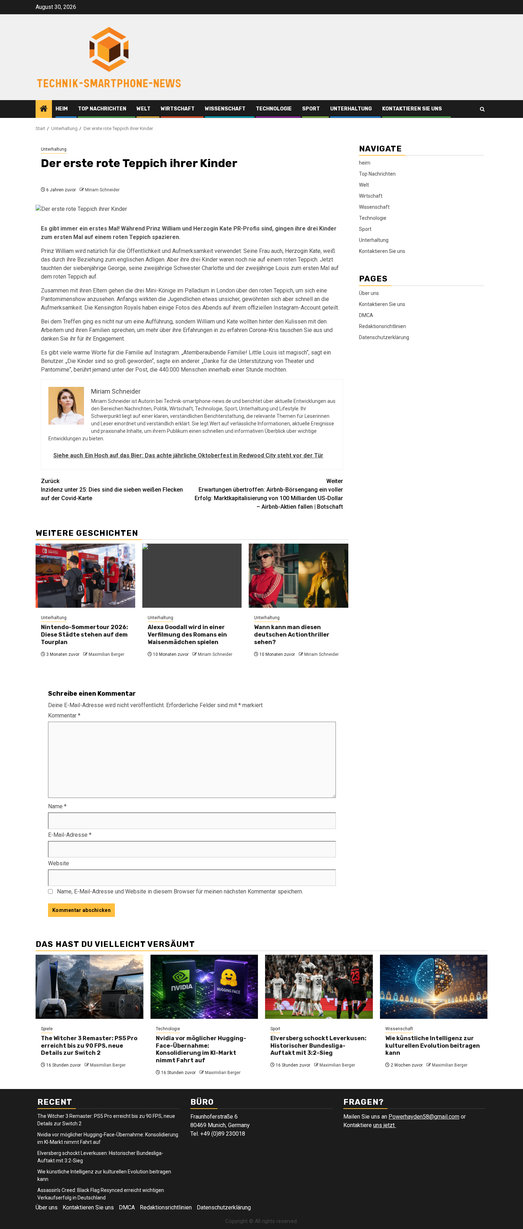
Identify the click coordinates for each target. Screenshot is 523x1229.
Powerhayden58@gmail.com (424, 1116)
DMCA (366, 315)
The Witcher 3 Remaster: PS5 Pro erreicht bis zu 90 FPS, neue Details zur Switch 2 (89, 1046)
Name (57, 806)
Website (58, 863)
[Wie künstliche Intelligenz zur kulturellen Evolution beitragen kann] (434, 987)
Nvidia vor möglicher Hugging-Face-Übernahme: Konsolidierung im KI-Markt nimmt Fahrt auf (201, 1049)
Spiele (47, 1028)
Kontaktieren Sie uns (412, 109)
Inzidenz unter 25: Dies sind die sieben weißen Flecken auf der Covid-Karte (112, 490)
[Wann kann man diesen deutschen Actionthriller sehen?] (298, 576)
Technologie (274, 109)
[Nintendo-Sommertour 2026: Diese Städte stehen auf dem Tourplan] (85, 576)
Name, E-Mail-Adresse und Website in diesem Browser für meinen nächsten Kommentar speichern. (180, 891)
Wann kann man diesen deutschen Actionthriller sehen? (291, 634)
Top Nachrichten (102, 109)
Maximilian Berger (106, 654)
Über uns (369, 293)
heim (62, 109)
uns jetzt (384, 1125)
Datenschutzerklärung (384, 337)
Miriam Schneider (102, 189)
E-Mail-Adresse (69, 834)
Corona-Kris (264, 330)
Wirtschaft (178, 109)
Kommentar (64, 715)
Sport (311, 109)
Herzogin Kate (303, 251)
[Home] (44, 109)
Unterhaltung (351, 109)
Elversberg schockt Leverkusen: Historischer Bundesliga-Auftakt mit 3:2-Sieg (318, 1046)
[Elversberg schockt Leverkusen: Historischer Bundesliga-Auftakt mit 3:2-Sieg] (319, 987)
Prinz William (57, 251)
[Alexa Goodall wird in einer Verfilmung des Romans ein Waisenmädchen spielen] (192, 576)
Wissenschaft (225, 109)
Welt (143, 109)
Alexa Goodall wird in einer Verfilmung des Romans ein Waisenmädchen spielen (187, 634)
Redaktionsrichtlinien (382, 326)
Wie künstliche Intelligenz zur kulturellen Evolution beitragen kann (432, 1046)
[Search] (482, 109)
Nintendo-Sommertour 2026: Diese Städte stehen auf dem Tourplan (84, 634)
